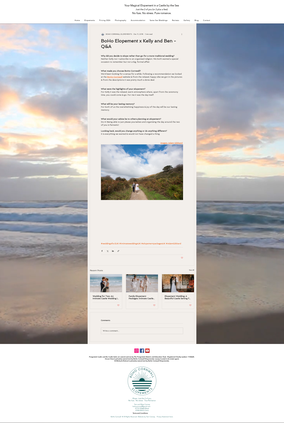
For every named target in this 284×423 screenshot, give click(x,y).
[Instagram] (136, 351)
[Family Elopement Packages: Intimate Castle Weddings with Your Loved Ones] (142, 283)
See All (191, 270)
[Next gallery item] (180, 172)
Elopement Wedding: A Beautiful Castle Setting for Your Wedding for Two (178, 297)
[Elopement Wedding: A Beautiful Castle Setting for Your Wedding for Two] (178, 283)
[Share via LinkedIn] (113, 251)
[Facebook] (142, 351)
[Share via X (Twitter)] (107, 251)
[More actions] (181, 34)
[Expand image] (142, 172)
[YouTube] (147, 351)
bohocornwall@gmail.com (141, 406)
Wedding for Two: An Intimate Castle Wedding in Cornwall (106, 297)
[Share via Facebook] (102, 251)
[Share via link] (118, 251)
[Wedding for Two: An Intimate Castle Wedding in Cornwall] (106, 283)
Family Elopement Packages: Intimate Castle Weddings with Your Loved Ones (142, 297)
